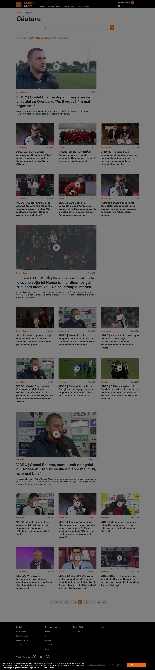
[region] (77, 665)
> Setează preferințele (97, 665)
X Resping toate (116, 665)
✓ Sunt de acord (136, 665)
